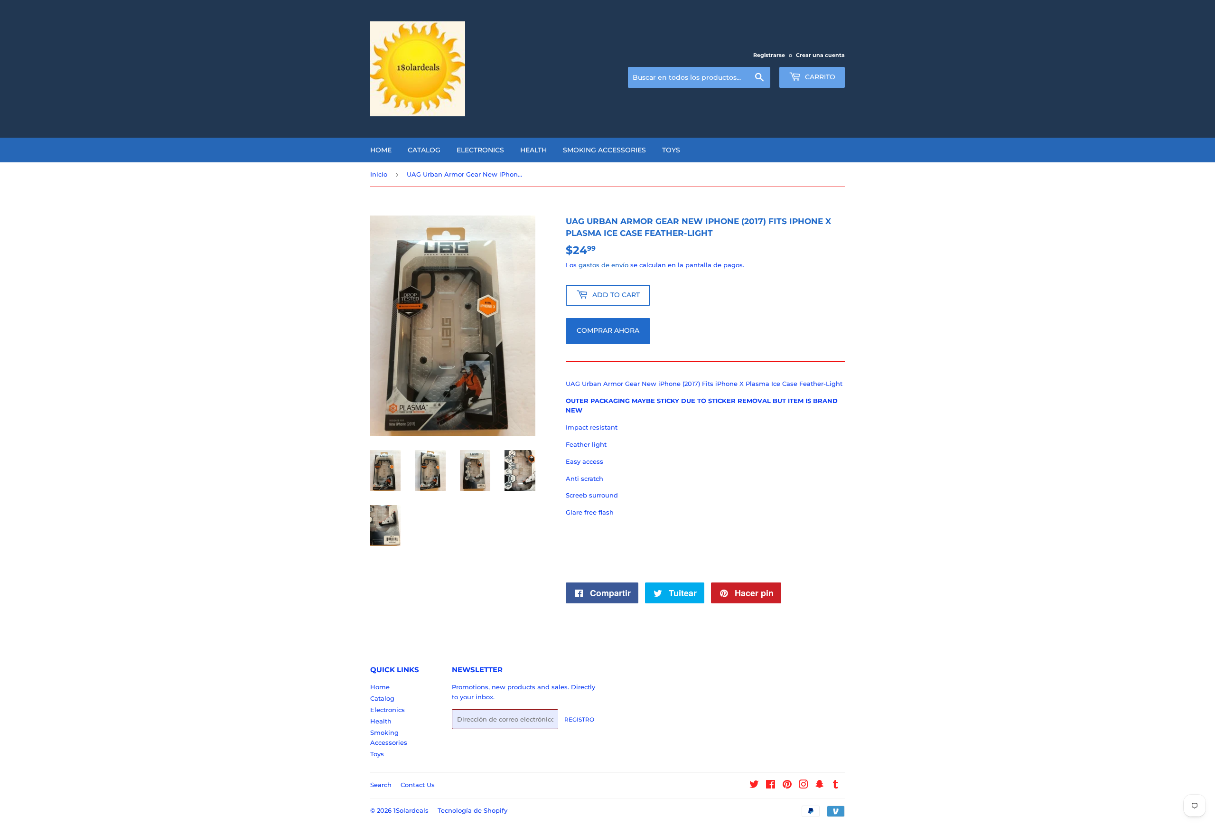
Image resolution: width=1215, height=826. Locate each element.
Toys (671, 150)
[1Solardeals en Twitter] (754, 785)
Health (533, 150)
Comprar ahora (608, 330)
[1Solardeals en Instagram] (803, 785)
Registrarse (769, 55)
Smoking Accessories (604, 150)
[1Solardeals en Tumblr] (835, 785)
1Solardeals (411, 810)
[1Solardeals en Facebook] (771, 785)
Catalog (424, 150)
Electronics (480, 150)
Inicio (378, 174)
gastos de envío (603, 265)
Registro (579, 719)
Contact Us (418, 784)
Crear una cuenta (820, 55)
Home (381, 150)
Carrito (819, 77)
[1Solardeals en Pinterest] (787, 785)
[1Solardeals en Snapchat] (819, 785)
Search (381, 784)
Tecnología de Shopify (472, 810)
